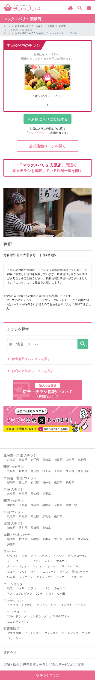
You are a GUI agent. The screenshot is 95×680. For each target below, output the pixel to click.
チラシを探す (82, 344)
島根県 (23, 516)
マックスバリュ (58, 33)
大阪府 (35, 505)
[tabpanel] (47, 83)
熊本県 (46, 539)
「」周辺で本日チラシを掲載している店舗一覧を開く (47, 168)
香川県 (23, 527)
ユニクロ (12, 605)
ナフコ (32, 588)
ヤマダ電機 (14, 633)
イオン (37, 561)
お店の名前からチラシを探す (30, 33)
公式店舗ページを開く (47, 146)
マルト (23, 571)
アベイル (41, 605)
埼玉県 (46, 471)
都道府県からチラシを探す (29, 26)
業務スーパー (79, 571)
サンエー (61, 577)
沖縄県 (11, 544)
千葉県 (58, 471)
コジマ (86, 633)
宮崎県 (70, 539)
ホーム (6, 26)
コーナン (45, 588)
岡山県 (35, 516)
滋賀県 (11, 505)
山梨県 (58, 482)
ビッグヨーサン (77, 555)
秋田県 (58, 459)
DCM (39, 593)
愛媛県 (35, 527)
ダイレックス (44, 577)
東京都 (70, 471)
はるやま (66, 605)
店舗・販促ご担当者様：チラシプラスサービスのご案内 (43, 664)
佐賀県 (23, 539)
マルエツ (61, 561)
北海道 (11, 459)
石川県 (35, 482)
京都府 (23, 505)
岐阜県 (11, 493)
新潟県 (11, 482)
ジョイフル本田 (55, 593)
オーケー (52, 566)
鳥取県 (11, 516)
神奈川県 (83, 471)
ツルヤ (11, 571)
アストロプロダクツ (19, 593)
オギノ (35, 571)
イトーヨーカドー (18, 561)
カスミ (49, 561)
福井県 (46, 482)
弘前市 (62, 26)
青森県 (50, 26)
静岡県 (23, 493)
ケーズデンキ (70, 633)
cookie (43, 296)
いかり (11, 577)
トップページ (36, 132)
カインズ (59, 588)
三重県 (46, 493)
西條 (24, 555)
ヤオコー (38, 566)
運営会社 (9, 652)
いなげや (12, 555)
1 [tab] (47, 105)
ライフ (64, 571)
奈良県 (58, 505)
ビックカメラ (32, 633)
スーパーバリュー (18, 566)
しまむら (27, 605)
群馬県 (35, 471)
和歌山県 (71, 505)
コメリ (20, 588)
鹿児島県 (83, 539)
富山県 (23, 482)
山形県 (70, 459)
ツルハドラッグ (17, 616)
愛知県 (35, 493)
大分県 (58, 539)
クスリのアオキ (59, 616)
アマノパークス (40, 555)
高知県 (46, 527)
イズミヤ (76, 577)
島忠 (10, 588)
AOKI (54, 605)
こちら (19, 282)
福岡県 (11, 539)
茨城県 (11, 471)
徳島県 (11, 527)
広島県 (46, 516)
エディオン (51, 633)
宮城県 (46, 459)
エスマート (49, 571)
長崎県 (35, 539)
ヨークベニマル (71, 566)
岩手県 (35, 459)
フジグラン (26, 577)
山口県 (58, 516)
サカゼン (80, 605)
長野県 (70, 482)
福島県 (82, 459)
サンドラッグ (38, 616)
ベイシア (59, 555)
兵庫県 (46, 505)
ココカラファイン (18, 621)
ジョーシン (14, 638)
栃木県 (23, 471)
